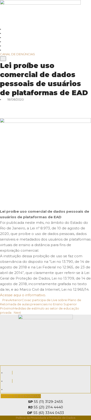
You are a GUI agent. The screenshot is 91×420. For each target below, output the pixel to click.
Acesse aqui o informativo (22, 295)
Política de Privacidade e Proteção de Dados (45, 418)
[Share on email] (45, 116)
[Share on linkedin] (45, 108)
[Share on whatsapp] (45, 103)
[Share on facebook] (45, 112)
